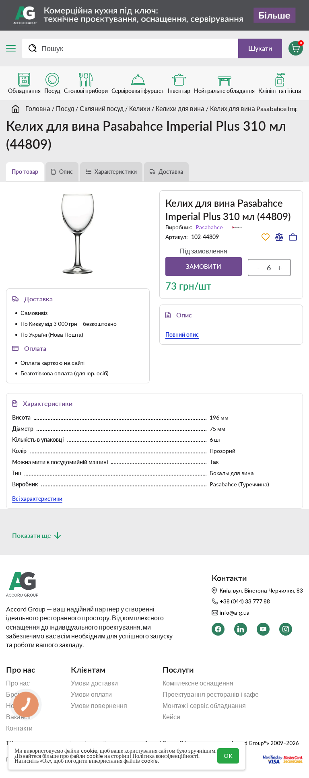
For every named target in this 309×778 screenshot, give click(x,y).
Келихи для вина (180, 108)
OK (228, 755)
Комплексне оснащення (198, 683)
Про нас (18, 683)
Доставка (171, 171)
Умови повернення (99, 705)
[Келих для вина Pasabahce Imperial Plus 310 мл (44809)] (78, 233)
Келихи (139, 108)
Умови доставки (94, 683)
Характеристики (116, 171)
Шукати (260, 48)
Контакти (19, 728)
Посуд (65, 108)
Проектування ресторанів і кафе (211, 694)
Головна (37, 108)
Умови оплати (91, 694)
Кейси (171, 717)
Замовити (203, 266)
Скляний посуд (102, 108)
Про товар (25, 171)
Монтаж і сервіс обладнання (204, 705)
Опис (66, 171)
